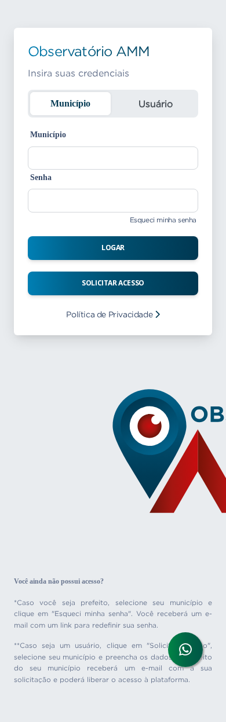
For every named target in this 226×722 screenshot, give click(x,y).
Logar (113, 247)
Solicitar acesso (113, 283)
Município (70, 103)
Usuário (155, 103)
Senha (41, 177)
